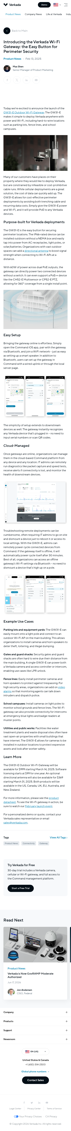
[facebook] (7, 80)
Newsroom (9, 1039)
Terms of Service (54, 1108)
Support (7, 1030)
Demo (44, 4)
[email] (36, 80)
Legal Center (15, 1108)
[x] (17, 80)
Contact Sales (35, 1080)
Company (8, 1012)
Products (8, 1021)
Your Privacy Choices (30, 1116)
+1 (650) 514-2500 (36, 1064)
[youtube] (47, 1103)
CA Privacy (51, 1116)
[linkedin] (26, 80)
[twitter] (32, 1103)
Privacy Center (34, 1108)
